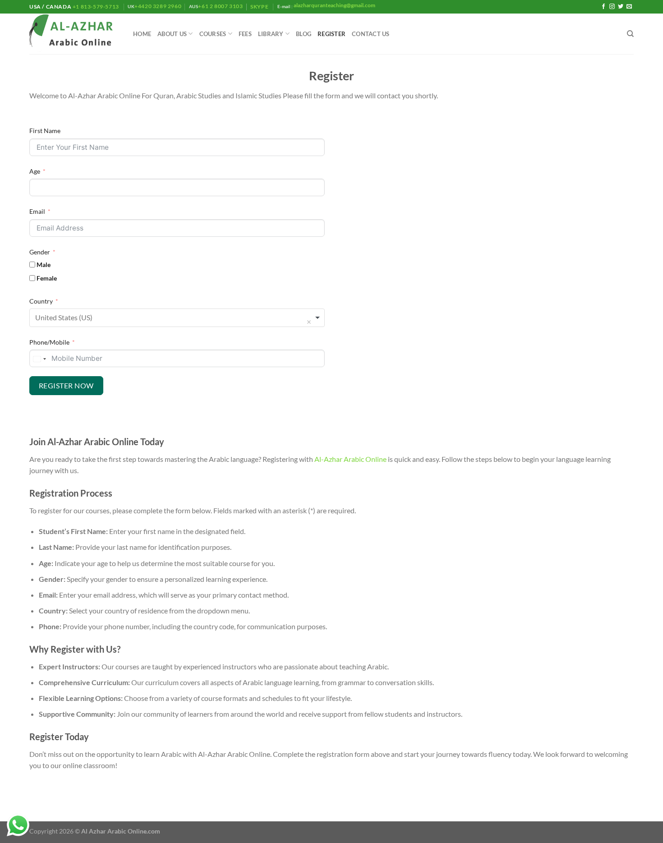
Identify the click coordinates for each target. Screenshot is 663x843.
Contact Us (371, 33)
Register (331, 33)
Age (34, 171)
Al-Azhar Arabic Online (350, 459)
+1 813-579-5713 (95, 6)
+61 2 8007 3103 (220, 6)
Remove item (308, 322)
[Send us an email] (629, 7)
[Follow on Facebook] (603, 7)
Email (37, 211)
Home (142, 33)
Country (41, 301)
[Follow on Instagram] (612, 7)
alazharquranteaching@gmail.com (334, 5)
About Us (172, 33)
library (271, 33)
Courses (212, 33)
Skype (260, 6)
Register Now (66, 385)
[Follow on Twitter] (620, 7)
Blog (303, 33)
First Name (44, 130)
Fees (245, 33)
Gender (39, 252)
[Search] (630, 33)
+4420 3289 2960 (157, 6)
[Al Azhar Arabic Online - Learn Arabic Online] (74, 34)
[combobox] (177, 318)
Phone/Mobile (49, 342)
